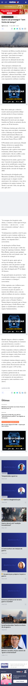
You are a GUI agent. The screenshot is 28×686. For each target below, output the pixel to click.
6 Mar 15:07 (4, 528)
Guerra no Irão (6, 388)
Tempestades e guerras (9, 476)
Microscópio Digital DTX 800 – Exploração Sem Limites (13, 425)
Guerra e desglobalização (11, 499)
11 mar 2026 (14, 26)
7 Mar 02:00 (4, 502)
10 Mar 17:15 (4, 655)
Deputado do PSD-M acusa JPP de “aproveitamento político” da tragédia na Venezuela (13, 416)
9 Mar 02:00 (4, 553)
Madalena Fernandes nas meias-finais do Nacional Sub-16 (13, 407)
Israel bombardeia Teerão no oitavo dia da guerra (14, 626)
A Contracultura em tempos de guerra (12, 549)
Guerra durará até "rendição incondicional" (11, 524)
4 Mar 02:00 (4, 604)
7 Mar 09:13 (4, 630)
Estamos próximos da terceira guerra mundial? (12, 600)
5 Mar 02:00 (4, 479)
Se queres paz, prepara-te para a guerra (14, 575)
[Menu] (2, 2)
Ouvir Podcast (20, 681)
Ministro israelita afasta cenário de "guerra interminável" (13, 651)
